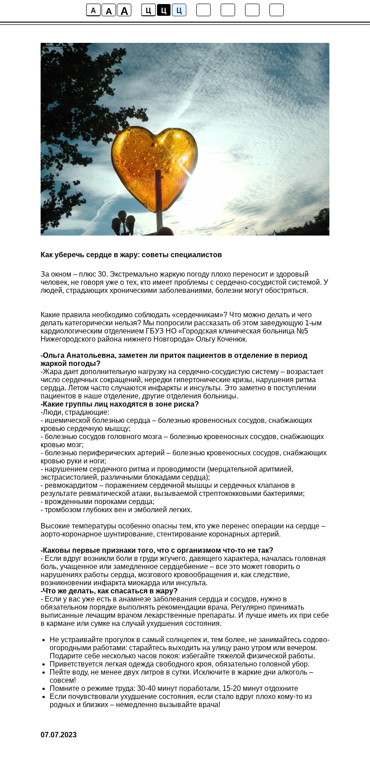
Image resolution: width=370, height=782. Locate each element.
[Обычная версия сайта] (276, 10)
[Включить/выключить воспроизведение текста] (228, 10)
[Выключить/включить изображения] (203, 10)
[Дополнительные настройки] (252, 10)
